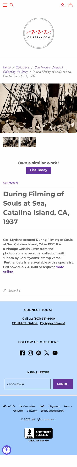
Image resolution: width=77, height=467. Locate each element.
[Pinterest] (38, 353)
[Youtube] (55, 353)
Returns (18, 410)
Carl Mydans (10, 182)
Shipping (54, 406)
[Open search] (12, 5)
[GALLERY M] (38, 33)
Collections (22, 67)
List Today (38, 170)
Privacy (32, 410)
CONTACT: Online (25, 323)
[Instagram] (30, 353)
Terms (68, 406)
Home (7, 67)
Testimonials (27, 406)
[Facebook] (22, 353)
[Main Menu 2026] (5, 5)
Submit (63, 383)
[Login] (62, 5)
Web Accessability (52, 410)
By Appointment (52, 323)
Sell (41, 406)
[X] (46, 353)
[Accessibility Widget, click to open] (6, 450)
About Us (9, 406)
